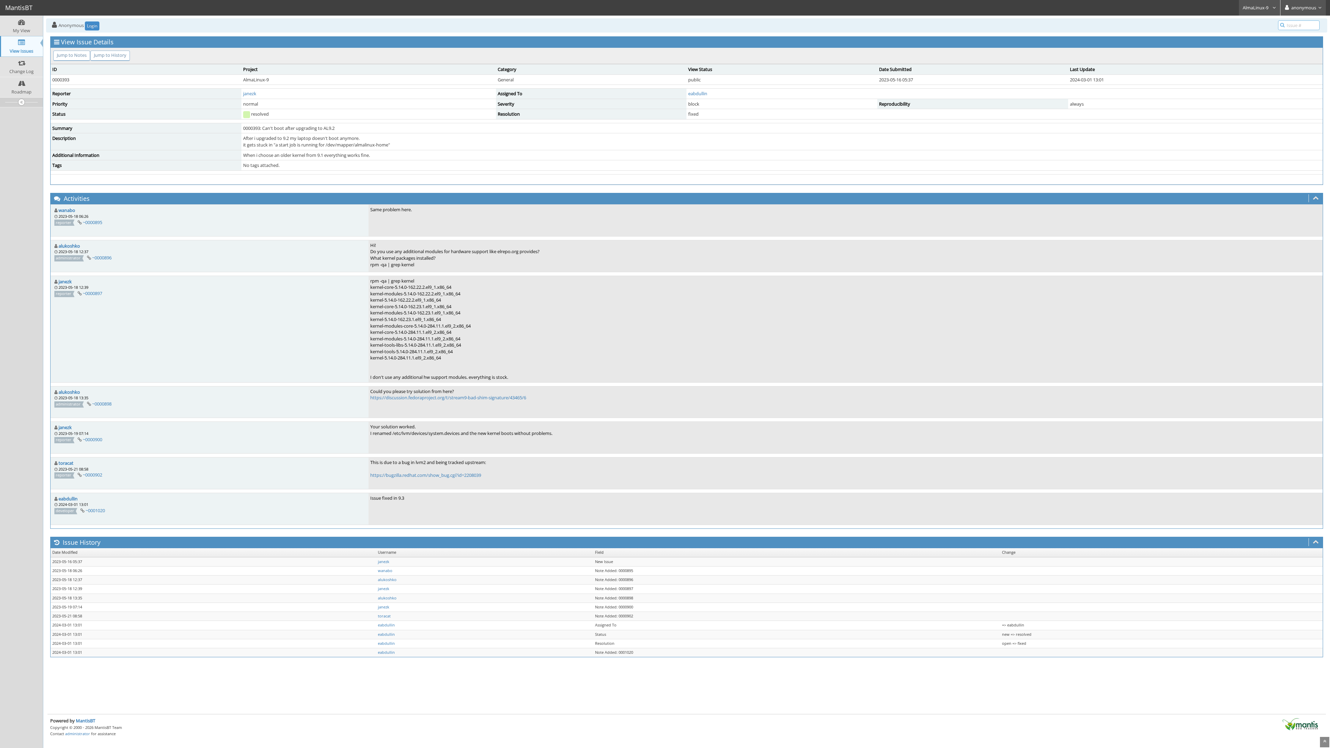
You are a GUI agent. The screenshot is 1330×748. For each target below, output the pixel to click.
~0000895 (92, 222)
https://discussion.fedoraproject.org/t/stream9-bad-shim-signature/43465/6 (448, 397)
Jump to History (110, 55)
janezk (249, 93)
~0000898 (102, 404)
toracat (66, 463)
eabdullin (697, 93)
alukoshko (69, 246)
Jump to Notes (72, 55)
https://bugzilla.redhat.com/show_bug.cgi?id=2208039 (425, 475)
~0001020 (95, 510)
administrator (77, 733)
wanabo (67, 210)
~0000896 (102, 258)
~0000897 (92, 293)
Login (92, 26)
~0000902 (92, 475)
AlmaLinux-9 (1256, 8)
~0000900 (92, 439)
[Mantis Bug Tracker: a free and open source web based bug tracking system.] (1300, 724)
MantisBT (85, 721)
